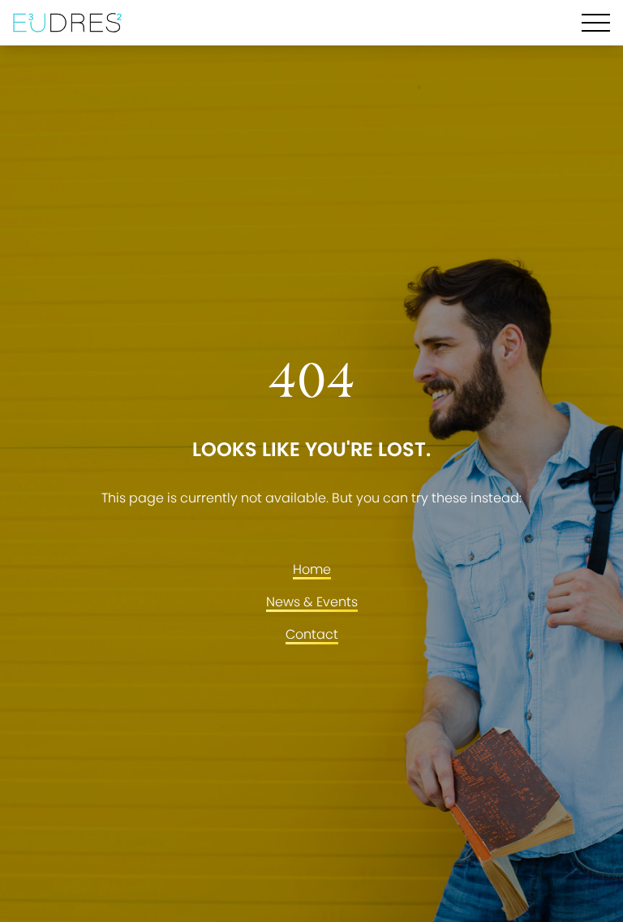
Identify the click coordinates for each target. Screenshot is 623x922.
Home (312, 569)
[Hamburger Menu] (596, 22)
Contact (312, 634)
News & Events (312, 601)
